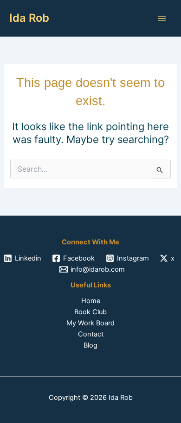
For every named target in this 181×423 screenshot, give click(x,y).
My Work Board (90, 323)
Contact (90, 334)
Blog (90, 345)
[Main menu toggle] (162, 18)
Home (90, 301)
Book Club (90, 312)
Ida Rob (29, 18)
